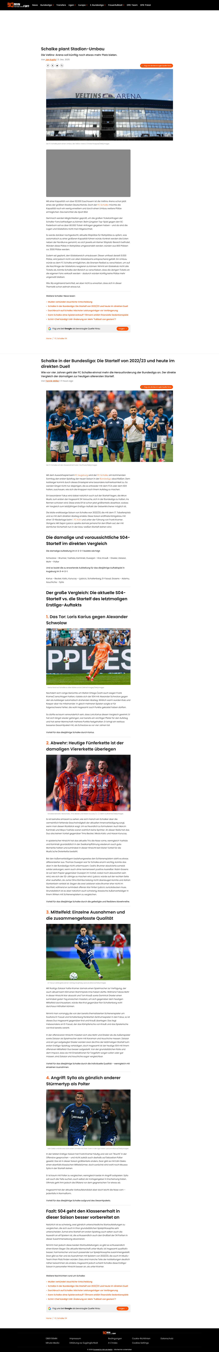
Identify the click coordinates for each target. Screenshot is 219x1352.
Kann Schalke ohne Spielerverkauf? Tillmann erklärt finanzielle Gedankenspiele (88, 314)
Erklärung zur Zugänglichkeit (84, 1342)
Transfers (61, 5)
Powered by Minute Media (102, 1349)
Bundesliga (105, 478)
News (35, 5)
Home (49, 338)
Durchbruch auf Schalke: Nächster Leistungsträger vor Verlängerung (83, 310)
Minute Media (52, 1342)
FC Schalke (103, 204)
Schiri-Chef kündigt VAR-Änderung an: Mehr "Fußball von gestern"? (82, 319)
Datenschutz (167, 1338)
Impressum (75, 1338)
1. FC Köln (76, 519)
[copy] (62, 65)
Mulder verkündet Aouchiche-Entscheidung (70, 301)
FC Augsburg (81, 475)
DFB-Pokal (145, 5)
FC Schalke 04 (60, 338)
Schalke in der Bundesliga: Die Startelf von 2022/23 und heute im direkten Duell (88, 306)
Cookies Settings (140, 1342)
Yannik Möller (52, 380)
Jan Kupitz (51, 59)
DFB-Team (132, 5)
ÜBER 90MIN (51, 1338)
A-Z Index (112, 1342)
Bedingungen (115, 1338)
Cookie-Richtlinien (141, 1338)
